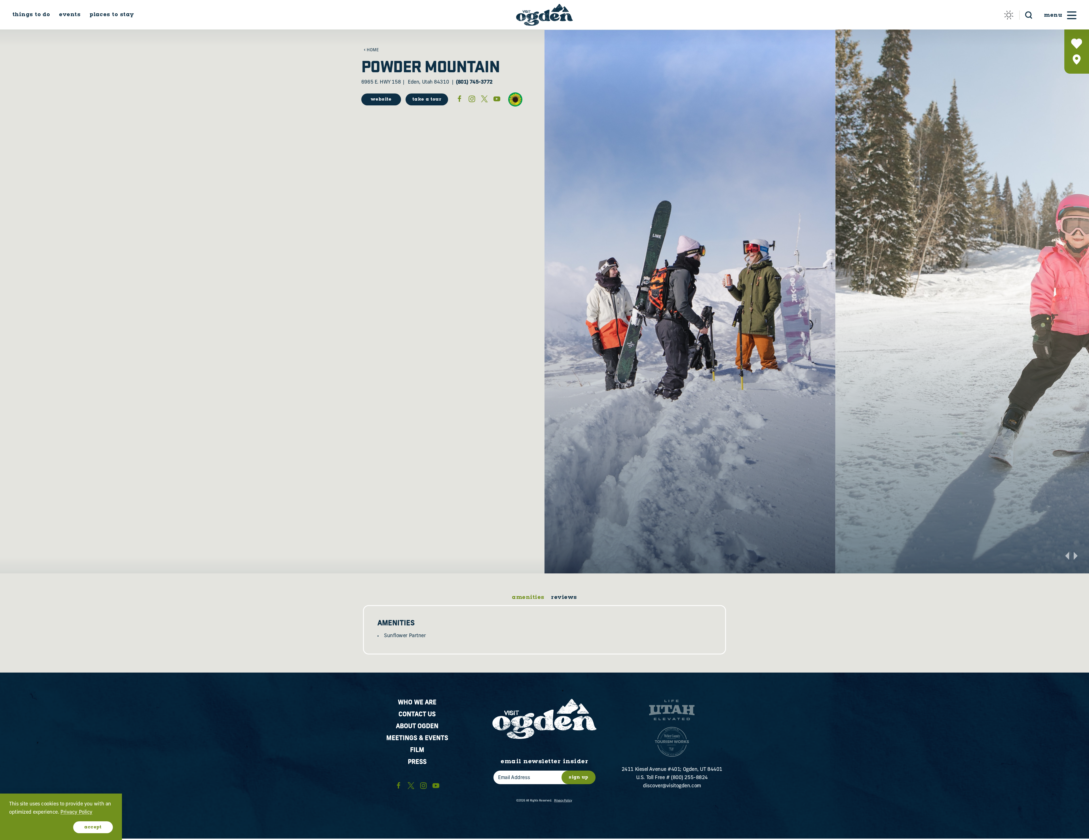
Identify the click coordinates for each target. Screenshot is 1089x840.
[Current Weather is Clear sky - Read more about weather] (1009, 15)
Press (417, 762)
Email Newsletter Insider (544, 761)
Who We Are (417, 702)
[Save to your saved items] (1076, 44)
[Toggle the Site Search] (1029, 14)
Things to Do (31, 14)
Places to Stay (112, 14)
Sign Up (578, 777)
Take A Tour (426, 99)
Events (70, 14)
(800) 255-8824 (689, 778)
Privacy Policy (563, 800)
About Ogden (417, 726)
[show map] (1076, 59)
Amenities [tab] (528, 597)
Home (373, 50)
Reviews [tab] (564, 597)
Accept (93, 827)
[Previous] (1067, 556)
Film (417, 750)
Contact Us (417, 714)
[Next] (1075, 556)
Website (381, 99)
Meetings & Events (417, 738)
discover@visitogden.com (672, 786)
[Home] (544, 15)
